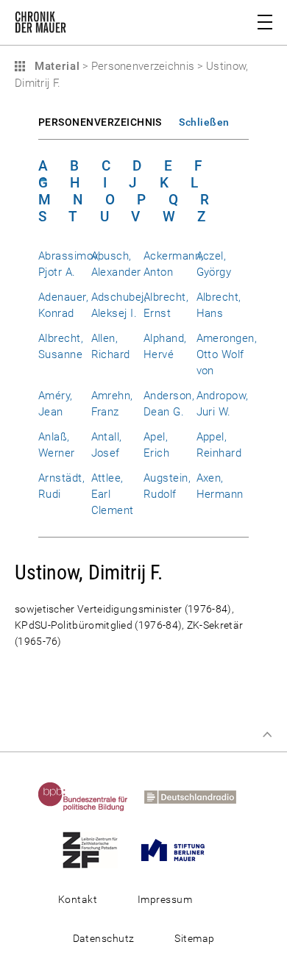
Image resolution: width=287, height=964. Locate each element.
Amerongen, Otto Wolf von (227, 354)
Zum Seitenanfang (267, 735)
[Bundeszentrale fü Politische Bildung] (89, 796)
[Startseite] (40, 25)
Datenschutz (104, 938)
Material (55, 66)
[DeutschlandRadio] (196, 796)
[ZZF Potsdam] (97, 849)
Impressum (165, 899)
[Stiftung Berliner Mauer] (179, 849)
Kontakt (77, 899)
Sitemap (194, 938)
